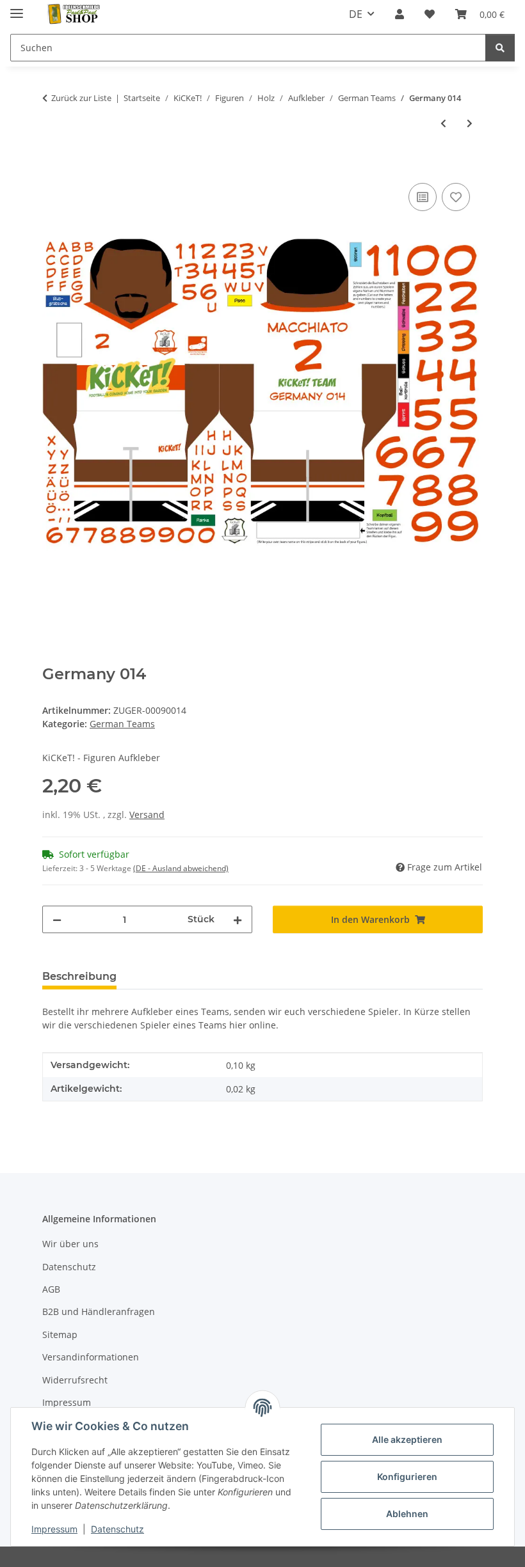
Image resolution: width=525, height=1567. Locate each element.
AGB (51, 1289)
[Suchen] (500, 47)
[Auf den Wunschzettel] (456, 197)
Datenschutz (117, 1529)
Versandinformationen (90, 1357)
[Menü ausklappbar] (16, 8)
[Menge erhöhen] (237, 919)
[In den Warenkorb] (52, 166)
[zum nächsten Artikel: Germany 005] (469, 123)
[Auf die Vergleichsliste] (422, 197)
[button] (399, 14)
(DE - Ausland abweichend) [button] (181, 868)
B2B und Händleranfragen (98, 1311)
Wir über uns (70, 1244)
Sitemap (59, 1334)
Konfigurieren (407, 1476)
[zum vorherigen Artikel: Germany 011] (443, 123)
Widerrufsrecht (75, 1380)
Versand (147, 814)
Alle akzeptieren (407, 1439)
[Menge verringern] (57, 919)
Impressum (54, 1529)
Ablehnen (407, 1513)
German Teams (122, 724)
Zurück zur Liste (81, 98)
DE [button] (355, 14)
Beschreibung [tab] (79, 976)
